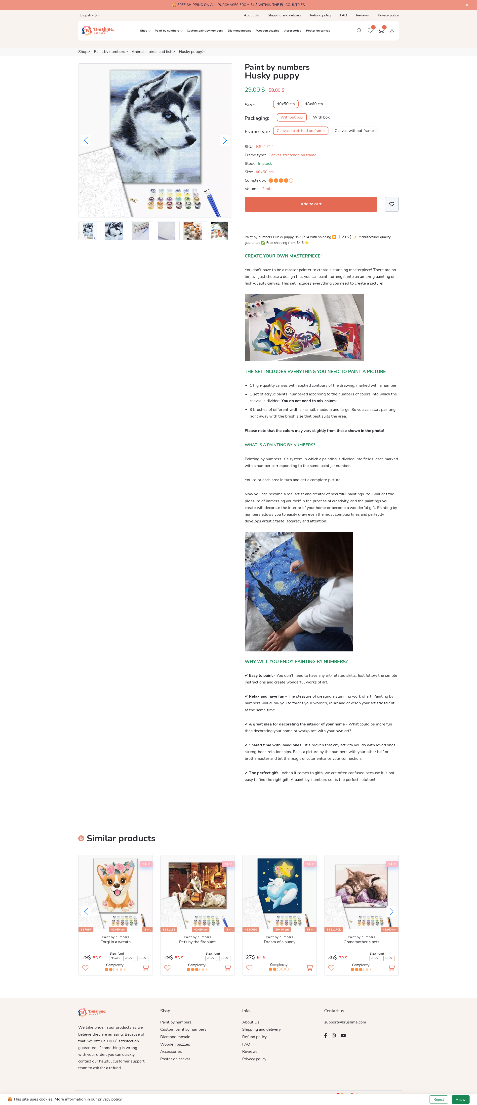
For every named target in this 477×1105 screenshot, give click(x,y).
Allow (461, 1099)
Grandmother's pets (362, 942)
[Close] (467, 5)
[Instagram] (334, 1035)
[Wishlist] (392, 204)
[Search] (359, 31)
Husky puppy (190, 51)
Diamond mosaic (239, 31)
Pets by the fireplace (197, 942)
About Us (251, 15)
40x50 (129, 958)
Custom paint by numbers (205, 31)
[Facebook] (325, 1035)
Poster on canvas (318, 31)
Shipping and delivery (284, 15)
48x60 (143, 958)
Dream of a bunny (279, 942)
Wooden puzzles (267, 31)
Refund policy (320, 15)
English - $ (88, 15)
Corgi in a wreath (115, 942)
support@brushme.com (345, 1022)
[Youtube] (343, 1035)
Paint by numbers (167, 31)
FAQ (343, 15)
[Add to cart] (145, 969)
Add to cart (311, 204)
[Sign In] (392, 31)
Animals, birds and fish (152, 51)
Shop (143, 31)
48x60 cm (314, 103)
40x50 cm (286, 103)
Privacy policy (388, 15)
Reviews (362, 15)
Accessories (292, 31)
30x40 (115, 958)
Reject (439, 1099)
